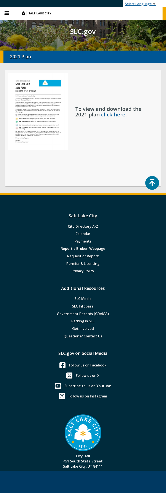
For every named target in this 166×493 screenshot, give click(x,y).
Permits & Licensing (82, 263)
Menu (8, 13)
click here (113, 114)
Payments (83, 241)
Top (152, 183)
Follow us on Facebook (87, 365)
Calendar (82, 233)
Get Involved (83, 328)
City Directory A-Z (83, 226)
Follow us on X (87, 375)
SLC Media (83, 298)
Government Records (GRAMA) (83, 313)
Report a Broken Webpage (83, 248)
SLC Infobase (83, 306)
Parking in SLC (83, 321)
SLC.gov (90, 13)
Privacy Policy (83, 271)
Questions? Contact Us (83, 336)
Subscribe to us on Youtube (87, 385)
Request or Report (83, 256)
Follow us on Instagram (88, 396)
